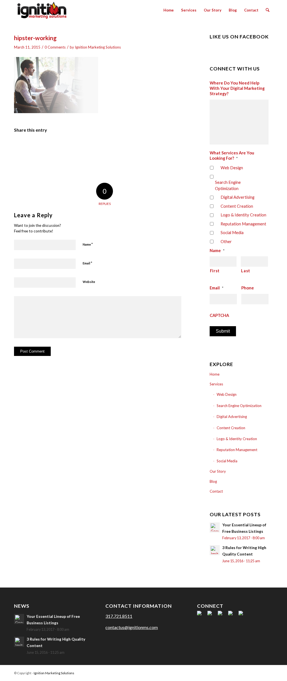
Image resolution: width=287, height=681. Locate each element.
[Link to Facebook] (235, 672)
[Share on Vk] (135, 146)
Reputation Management (243, 223)
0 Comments (55, 47)
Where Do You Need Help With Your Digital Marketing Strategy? (237, 88)
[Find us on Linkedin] (222, 615)
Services (216, 384)
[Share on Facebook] (23, 146)
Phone (247, 287)
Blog (213, 481)
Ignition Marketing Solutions (98, 47)
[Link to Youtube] (260, 672)
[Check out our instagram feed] (243, 615)
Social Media (232, 232)
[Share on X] (42, 146)
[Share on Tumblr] (116, 146)
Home (214, 374)
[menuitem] (168, 10)
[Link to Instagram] (269, 672)
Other (226, 241)
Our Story (218, 471)
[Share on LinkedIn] (98, 146)
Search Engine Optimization (228, 185)
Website (89, 282)
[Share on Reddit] (153, 146)
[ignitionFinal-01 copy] (42, 10)
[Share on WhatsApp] (61, 146)
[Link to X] (243, 672)
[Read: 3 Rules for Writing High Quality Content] (215, 550)
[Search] (267, 10)
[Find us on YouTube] (232, 615)
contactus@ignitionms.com (131, 627)
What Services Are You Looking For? (232, 155)
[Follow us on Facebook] (201, 615)
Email (87, 263)
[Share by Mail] (172, 146)
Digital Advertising (237, 197)
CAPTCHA (219, 315)
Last (245, 270)
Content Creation (237, 206)
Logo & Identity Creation (243, 214)
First (215, 270)
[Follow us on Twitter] (211, 615)
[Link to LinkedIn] (252, 672)
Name (88, 244)
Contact (216, 491)
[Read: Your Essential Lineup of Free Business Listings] (215, 527)
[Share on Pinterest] (79, 146)
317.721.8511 (118, 616)
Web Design (232, 167)
